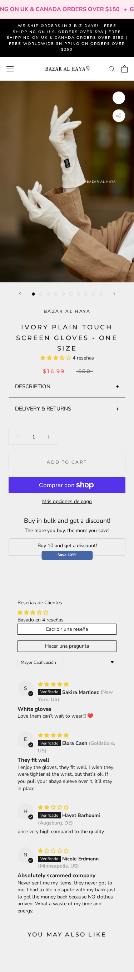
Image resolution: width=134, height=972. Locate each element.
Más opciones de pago (67, 501)
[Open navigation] (10, 69)
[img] (53, 684)
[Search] (112, 69)
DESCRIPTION (32, 386)
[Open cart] (124, 68)
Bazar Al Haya (67, 311)
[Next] (114, 293)
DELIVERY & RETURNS (43, 408)
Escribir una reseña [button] (67, 629)
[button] (56, 357)
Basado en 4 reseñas (41, 619)
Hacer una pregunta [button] (67, 646)
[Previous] (20, 293)
